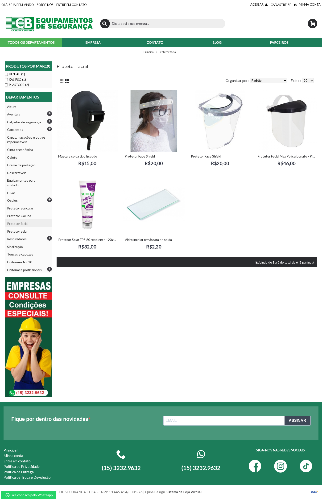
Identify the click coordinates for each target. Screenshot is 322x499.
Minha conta (13, 455)
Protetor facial (168, 52)
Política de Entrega (19, 472)
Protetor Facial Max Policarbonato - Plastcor (287, 156)
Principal (149, 52)
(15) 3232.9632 (200, 467)
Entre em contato (17, 461)
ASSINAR (297, 420)
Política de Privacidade (22, 466)
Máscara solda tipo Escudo (77, 156)
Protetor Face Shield (140, 156)
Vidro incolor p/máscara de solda (148, 240)
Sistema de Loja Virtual (184, 492)
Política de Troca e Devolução (27, 477)
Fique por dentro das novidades (49, 419)
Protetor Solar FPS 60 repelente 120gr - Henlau (88, 240)
